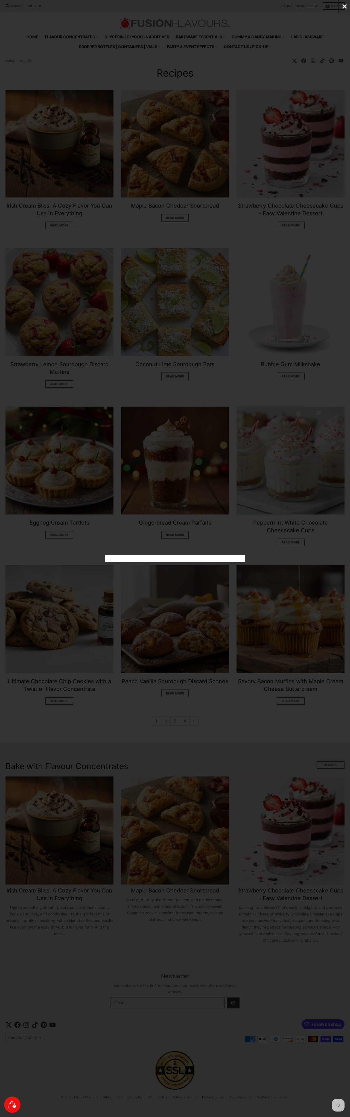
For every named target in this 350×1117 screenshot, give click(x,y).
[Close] (344, 6)
